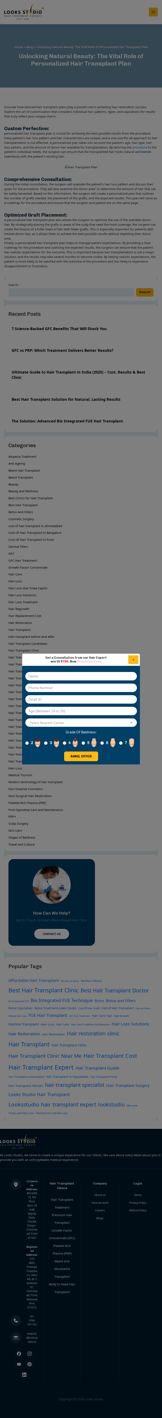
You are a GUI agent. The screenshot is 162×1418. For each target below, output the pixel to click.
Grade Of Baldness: (81, 732)
